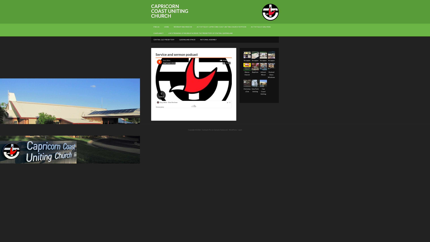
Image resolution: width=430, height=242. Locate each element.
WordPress (233, 130)
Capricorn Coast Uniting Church (169, 11)
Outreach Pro (206, 130)
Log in (240, 130)
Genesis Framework (221, 130)
